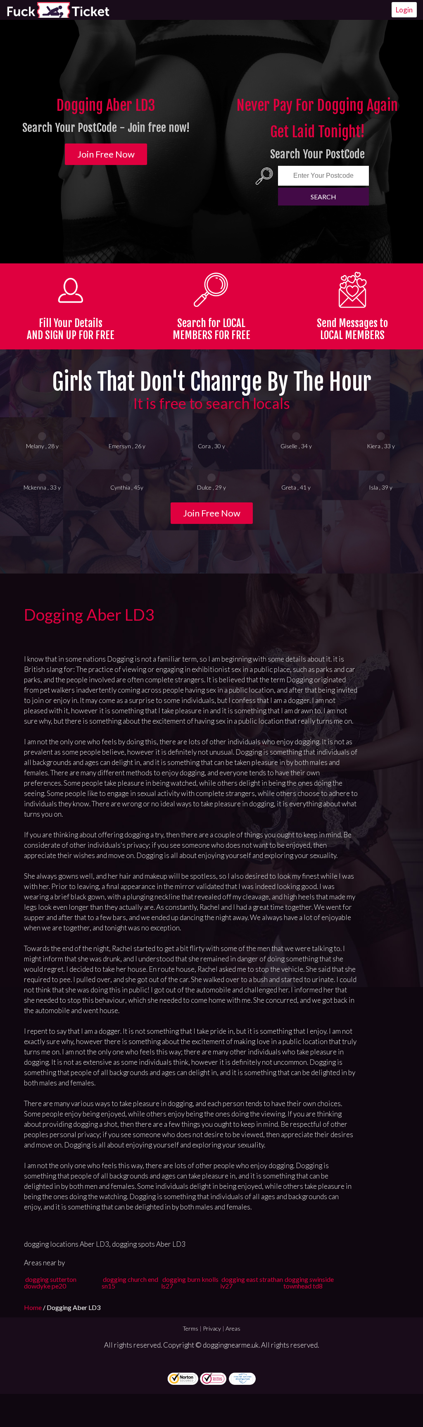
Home (33, 1307)
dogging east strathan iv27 (251, 1282)
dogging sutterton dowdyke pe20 (50, 1282)
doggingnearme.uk (231, 1345)
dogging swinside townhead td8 (308, 1282)
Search (323, 197)
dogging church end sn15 (130, 1282)
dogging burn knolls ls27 (190, 1282)
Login (404, 9)
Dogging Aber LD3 (89, 614)
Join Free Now (106, 154)
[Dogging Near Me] (57, 10)
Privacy (212, 1328)
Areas (233, 1328)
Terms (190, 1328)
